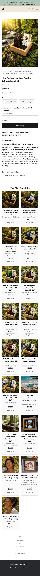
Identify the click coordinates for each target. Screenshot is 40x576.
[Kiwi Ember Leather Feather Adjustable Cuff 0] (20, 43)
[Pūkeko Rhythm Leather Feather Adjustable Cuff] (29, 274)
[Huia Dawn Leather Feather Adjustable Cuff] (29, 199)
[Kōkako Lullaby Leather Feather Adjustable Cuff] (29, 235)
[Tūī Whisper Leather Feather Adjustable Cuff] (29, 348)
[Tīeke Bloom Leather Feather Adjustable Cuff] (10, 348)
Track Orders (20, 547)
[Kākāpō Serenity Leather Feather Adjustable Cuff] (10, 235)
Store (10, 71)
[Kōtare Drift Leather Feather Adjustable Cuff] (10, 274)
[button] (3, 9)
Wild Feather (28, 74)
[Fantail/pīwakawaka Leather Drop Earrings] (10, 464)
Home (4, 71)
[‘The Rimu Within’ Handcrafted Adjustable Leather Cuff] (10, 423)
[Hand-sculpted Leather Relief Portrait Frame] (29, 464)
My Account (20, 540)
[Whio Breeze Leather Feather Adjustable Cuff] (10, 384)
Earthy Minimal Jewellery (22, 71)
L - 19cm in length (26, 102)
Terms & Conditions (15, 568)
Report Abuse (26, 568)
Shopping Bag (20, 553)
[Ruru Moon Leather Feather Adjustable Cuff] (10, 311)
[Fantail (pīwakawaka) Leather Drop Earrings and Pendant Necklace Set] (29, 423)
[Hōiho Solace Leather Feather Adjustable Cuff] (10, 199)
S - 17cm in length (9, 102)
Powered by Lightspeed (20, 571)
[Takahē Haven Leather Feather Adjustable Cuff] (29, 311)
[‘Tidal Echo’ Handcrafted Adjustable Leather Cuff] (29, 384)
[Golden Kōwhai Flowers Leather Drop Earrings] (10, 505)
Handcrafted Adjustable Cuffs (12, 74)
